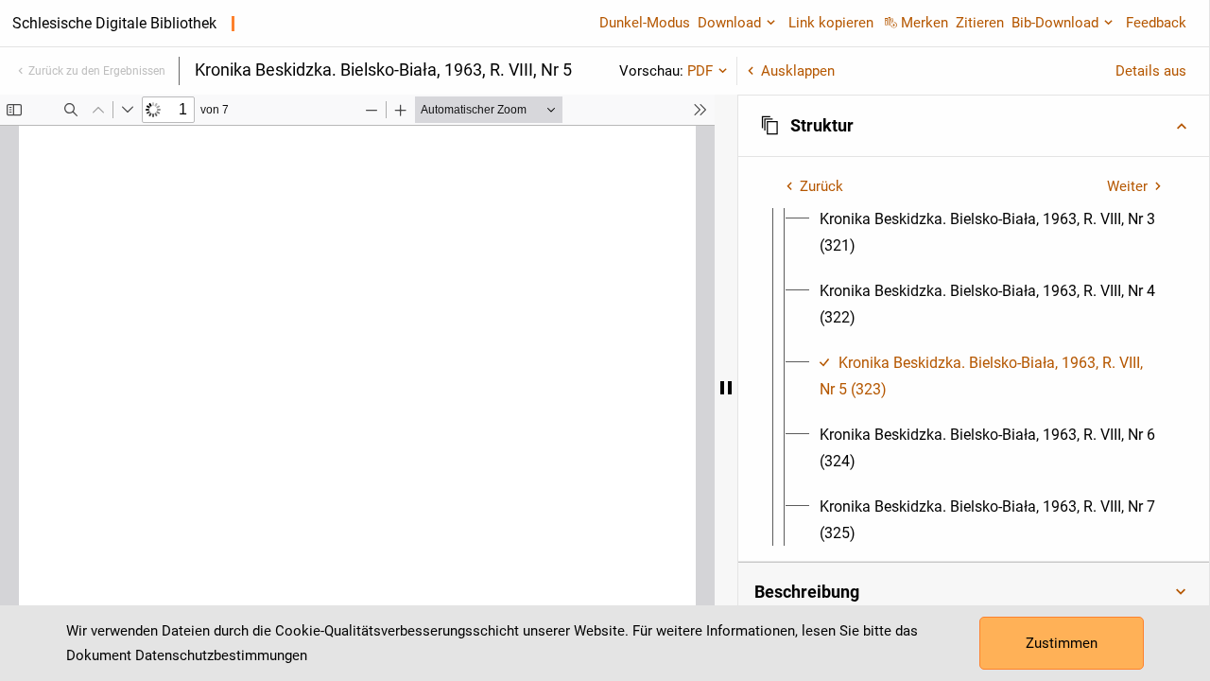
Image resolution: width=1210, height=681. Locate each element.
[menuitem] (990, 233)
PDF (700, 70)
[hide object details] (726, 388)
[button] (973, 126)
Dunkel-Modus (644, 22)
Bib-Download (1054, 22)
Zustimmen (1062, 643)
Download (729, 22)
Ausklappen (798, 70)
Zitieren (980, 22)
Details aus (1150, 70)
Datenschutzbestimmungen (221, 655)
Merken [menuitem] (924, 22)
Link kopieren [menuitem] (830, 22)
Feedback (1156, 22)
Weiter (1127, 186)
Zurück (821, 186)
